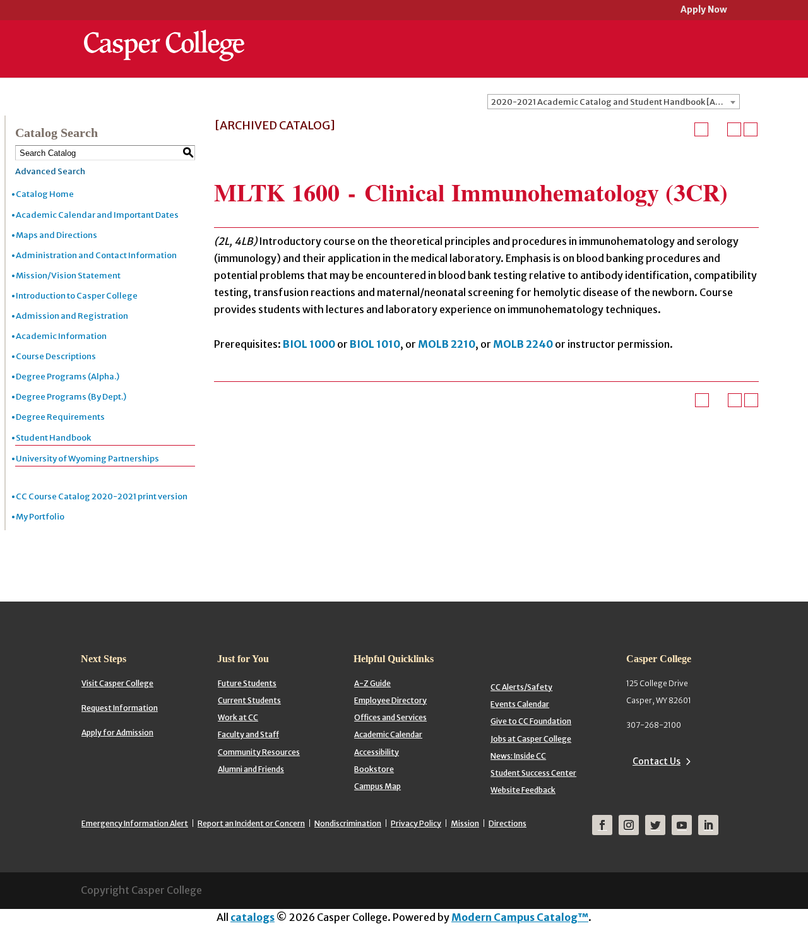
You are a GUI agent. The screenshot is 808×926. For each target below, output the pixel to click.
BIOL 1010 (375, 344)
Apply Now (703, 10)
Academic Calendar (388, 734)
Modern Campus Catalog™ (519, 917)
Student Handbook (53, 437)
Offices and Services (390, 717)
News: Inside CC (518, 756)
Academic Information (61, 336)
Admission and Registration (72, 316)
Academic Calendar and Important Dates (97, 215)
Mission (465, 823)
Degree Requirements (60, 417)
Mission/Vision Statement (68, 275)
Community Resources (259, 752)
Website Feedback (523, 790)
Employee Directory (390, 700)
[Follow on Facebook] (602, 825)
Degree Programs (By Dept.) (71, 396)
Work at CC (238, 717)
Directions (507, 823)
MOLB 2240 (523, 344)
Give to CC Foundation (530, 721)
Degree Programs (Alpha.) (67, 376)
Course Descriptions (56, 356)
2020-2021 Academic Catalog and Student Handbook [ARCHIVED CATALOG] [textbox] (615, 102)
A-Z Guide (372, 683)
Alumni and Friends (251, 769)
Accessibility (376, 752)
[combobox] (613, 101)
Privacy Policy (416, 823)
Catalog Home (45, 194)
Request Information (119, 708)
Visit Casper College (117, 683)
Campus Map (377, 786)
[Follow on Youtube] (682, 825)
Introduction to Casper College (77, 295)
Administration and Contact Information (96, 255)
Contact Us (656, 761)
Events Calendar (519, 704)
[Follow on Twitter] (655, 825)
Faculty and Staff (248, 734)
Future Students (247, 683)
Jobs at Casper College (530, 739)
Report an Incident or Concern (251, 823)
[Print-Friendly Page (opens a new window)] (734, 129)
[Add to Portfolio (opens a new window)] (701, 129)
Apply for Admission (117, 732)
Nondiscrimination (347, 823)
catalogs (252, 917)
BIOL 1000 (309, 344)
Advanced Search (50, 171)
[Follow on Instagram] (629, 825)
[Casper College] (164, 34)
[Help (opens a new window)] (751, 129)
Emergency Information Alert (134, 823)
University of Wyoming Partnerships (87, 458)
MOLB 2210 (446, 344)
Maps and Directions (56, 235)
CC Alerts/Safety (521, 687)
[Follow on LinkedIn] (708, 825)
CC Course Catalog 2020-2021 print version (101, 496)
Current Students (249, 700)
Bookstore (374, 769)
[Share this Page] (718, 129)
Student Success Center (533, 773)
